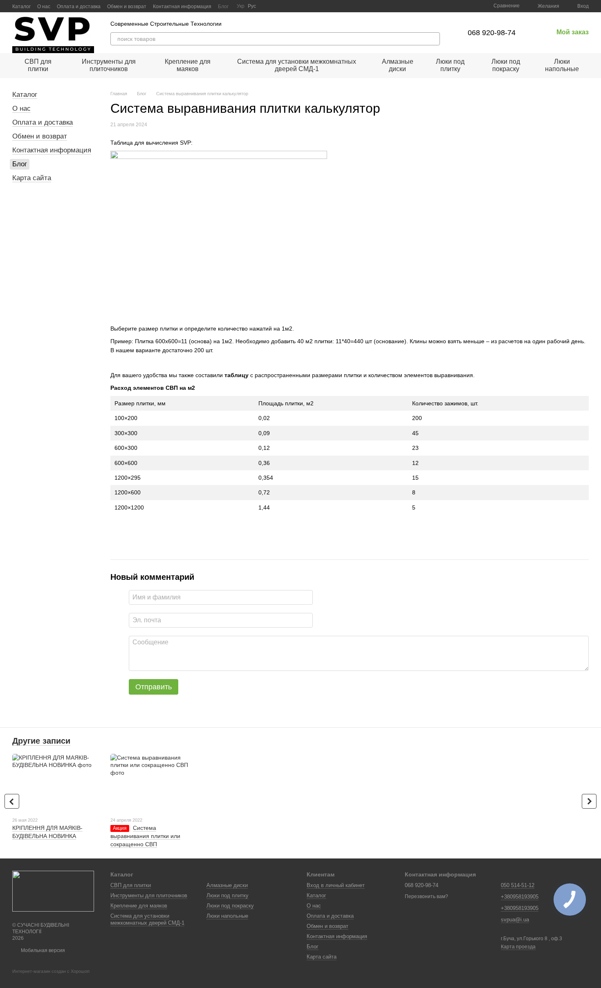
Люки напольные (562, 65)
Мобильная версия (42, 950)
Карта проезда (518, 947)
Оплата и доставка (79, 6)
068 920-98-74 (492, 32)
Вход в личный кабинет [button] (336, 885)
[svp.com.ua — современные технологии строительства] (53, 891)
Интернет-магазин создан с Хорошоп (51, 971)
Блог (223, 6)
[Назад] (11, 801)
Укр (240, 6)
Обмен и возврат (126, 6)
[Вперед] (589, 801)
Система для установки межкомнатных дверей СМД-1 (296, 65)
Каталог (21, 6)
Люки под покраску (505, 65)
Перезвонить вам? (426, 896)
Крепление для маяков (188, 65)
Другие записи (41, 740)
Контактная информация (182, 6)
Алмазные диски (397, 65)
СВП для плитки (38, 65)
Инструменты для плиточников (109, 65)
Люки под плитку (450, 65)
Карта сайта (31, 178)
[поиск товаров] (433, 38)
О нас (43, 6)
